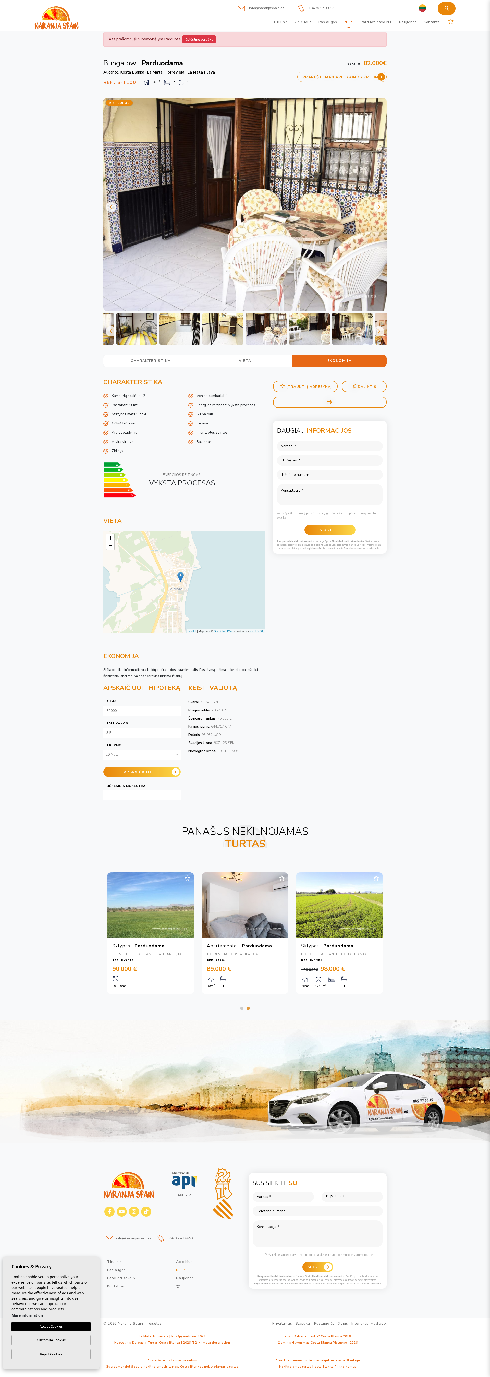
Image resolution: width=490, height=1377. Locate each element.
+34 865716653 (321, 8)
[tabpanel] (150, 933)
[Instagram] (134, 1211)
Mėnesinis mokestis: (125, 786)
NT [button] (347, 22)
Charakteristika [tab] (151, 360)
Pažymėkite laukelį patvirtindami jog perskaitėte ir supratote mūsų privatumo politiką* (319, 1255)
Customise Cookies (51, 1340)
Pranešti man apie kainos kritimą (342, 77)
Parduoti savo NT (376, 22)
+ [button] (110, 538)
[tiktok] (146, 1212)
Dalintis (367, 386)
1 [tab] (241, 1008)
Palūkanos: (117, 723)
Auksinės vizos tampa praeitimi (172, 1360)
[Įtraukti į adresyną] (187, 878)
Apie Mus (303, 22)
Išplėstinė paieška (199, 39)
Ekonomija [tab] (339, 360)
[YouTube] (122, 1211)
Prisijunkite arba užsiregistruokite (379, 7)
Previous (111, 207)
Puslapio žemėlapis (331, 1323)
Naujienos (408, 22)
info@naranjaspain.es (266, 8)
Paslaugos (327, 22)
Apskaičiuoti (139, 772)
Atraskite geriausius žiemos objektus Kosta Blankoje (317, 1360)
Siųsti (315, 1267)
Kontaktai (432, 22)
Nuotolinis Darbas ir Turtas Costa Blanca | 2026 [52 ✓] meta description (172, 1343)
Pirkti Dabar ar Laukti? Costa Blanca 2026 (318, 1336)
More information (27, 1315)
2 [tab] (248, 1008)
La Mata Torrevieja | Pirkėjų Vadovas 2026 (172, 1336)
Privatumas (282, 1323)
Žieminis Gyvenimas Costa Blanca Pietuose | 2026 (318, 1343)
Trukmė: (114, 745)
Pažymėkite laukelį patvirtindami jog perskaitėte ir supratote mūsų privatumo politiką (328, 515)
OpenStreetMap (223, 631)
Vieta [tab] (245, 360)
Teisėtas (154, 1323)
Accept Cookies (51, 1326)
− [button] (110, 545)
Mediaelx (379, 1323)
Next (379, 207)
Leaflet (192, 631)
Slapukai (303, 1323)
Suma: (112, 701)
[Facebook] (109, 1211)
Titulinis (280, 22)
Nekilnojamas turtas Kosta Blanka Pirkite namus (317, 1366)
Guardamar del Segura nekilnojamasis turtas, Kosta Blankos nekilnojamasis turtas (172, 1366)
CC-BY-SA (256, 631)
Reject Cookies (51, 1354)
